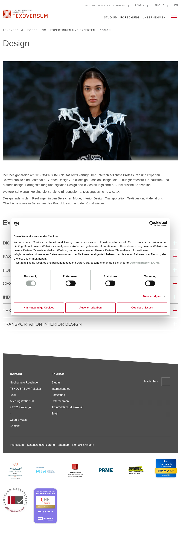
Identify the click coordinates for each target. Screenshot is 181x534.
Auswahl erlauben (90, 307)
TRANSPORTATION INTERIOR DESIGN (42, 324)
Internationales (61, 388)
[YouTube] (168, 403)
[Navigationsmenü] (174, 17)
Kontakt (14, 425)
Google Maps (18, 419)
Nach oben (151, 381)
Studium (111, 17)
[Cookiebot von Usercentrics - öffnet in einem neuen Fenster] (151, 223)
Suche (159, 5)
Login (139, 5)
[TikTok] (141, 403)
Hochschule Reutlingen (105, 5)
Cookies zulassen (142, 307)
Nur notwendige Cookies (39, 307)
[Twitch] (159, 403)
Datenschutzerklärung (144, 262)
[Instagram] (132, 403)
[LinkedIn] (150, 403)
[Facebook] (168, 415)
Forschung (130, 17)
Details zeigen (151, 296)
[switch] (71, 283)
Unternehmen (154, 17)
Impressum (17, 444)
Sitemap (63, 444)
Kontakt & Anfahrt (83, 444)
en (176, 5)
